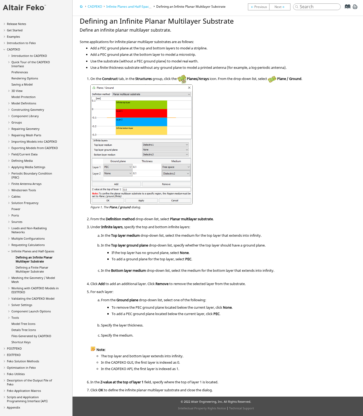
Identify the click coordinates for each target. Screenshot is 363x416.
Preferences (19, 72)
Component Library (25, 116)
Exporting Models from (34, 148)
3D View (17, 91)
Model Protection (23, 97)
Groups (16, 122)
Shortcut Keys (21, 342)
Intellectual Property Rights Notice (202, 408)
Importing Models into (34, 141)
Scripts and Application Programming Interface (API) (27, 399)
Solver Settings (21, 305)
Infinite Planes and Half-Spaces (32, 251)
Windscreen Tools (23, 190)
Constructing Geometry (27, 110)
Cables (15, 196)
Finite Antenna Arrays (26, 184)
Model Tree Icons (23, 324)
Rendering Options (24, 78)
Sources (16, 222)
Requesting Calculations (28, 245)
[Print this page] (355, 8)
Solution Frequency (25, 203)
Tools (15, 318)
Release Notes (16, 24)
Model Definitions (23, 103)
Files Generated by (31, 336)
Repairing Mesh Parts (26, 135)
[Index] (346, 10)
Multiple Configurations (28, 238)
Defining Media (22, 161)
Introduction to (21, 43)
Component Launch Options (31, 311)
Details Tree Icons (23, 330)
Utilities (16, 374)
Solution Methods (23, 361)
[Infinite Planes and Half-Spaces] (258, 6)
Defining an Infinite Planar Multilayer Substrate (34, 259)
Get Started (15, 30)
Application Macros (24, 391)
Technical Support (241, 408)
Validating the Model (32, 298)
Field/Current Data (24, 154)
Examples (13, 37)
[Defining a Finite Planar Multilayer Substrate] (281, 6)
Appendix (13, 407)
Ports (15, 215)
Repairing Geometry (25, 129)
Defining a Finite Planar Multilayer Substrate (32, 269)
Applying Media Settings (28, 167)
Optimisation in (21, 368)
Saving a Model (22, 84)
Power (15, 209)
